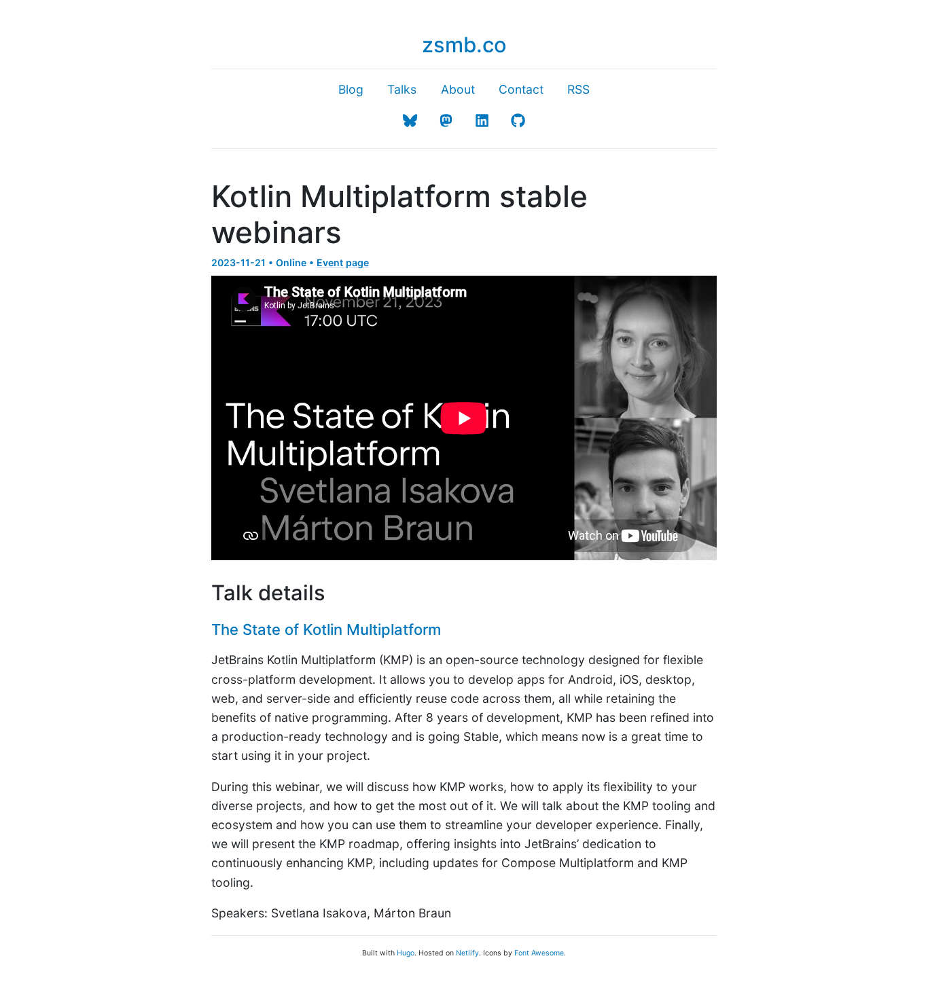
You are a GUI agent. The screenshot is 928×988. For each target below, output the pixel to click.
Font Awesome (539, 953)
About (458, 89)
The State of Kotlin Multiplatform (326, 629)
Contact (521, 89)
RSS (578, 89)
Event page (343, 262)
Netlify (467, 953)
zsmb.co (464, 44)
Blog (350, 89)
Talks (401, 89)
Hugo (405, 953)
